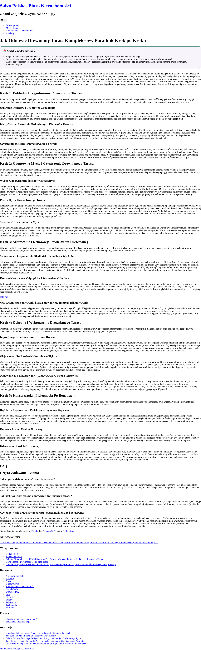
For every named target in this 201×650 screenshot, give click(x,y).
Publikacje (11, 602)
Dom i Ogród (12, 589)
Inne (8, 594)
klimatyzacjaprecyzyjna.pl (18, 621)
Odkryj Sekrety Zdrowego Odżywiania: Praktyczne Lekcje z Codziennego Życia (43, 638)
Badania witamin (14, 556)
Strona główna (12, 25)
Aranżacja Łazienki (15, 576)
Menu (3, 20)
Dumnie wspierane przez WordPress (17, 648)
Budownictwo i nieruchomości (20, 30)
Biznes (9, 581)
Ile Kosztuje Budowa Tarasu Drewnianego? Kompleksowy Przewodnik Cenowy (118, 542)
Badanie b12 (12, 554)
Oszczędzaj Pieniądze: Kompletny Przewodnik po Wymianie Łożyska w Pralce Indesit (46, 643)
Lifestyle (10, 597)
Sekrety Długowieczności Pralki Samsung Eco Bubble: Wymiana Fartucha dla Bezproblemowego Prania (54, 559)
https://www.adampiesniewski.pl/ (21, 619)
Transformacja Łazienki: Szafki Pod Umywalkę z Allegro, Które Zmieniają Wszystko (45, 641)
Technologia (11, 605)
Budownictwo (12, 584)
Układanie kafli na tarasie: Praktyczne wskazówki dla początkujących (38, 633)
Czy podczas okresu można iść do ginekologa (27, 562)
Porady (34, 531)
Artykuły (10, 33)
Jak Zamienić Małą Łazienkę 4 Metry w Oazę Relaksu (31, 635)
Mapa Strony (12, 28)
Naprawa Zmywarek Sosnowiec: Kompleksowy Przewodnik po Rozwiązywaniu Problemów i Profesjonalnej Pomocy (61, 564)
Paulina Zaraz (69, 531)
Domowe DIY (12, 592)
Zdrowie (10, 607)
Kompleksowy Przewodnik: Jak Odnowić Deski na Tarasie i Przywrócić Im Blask (39, 542)
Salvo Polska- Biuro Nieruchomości (35, 5)
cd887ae (4, 297)
